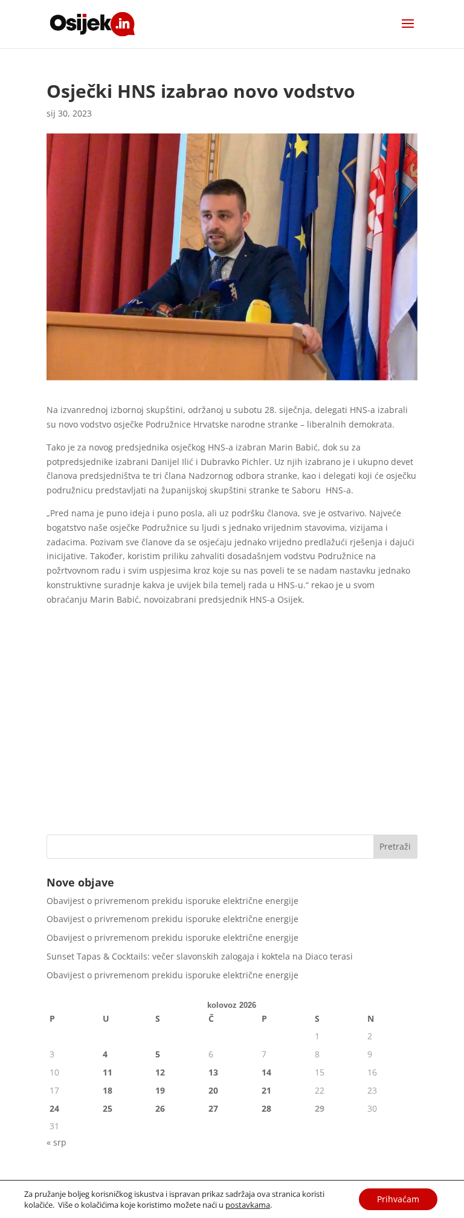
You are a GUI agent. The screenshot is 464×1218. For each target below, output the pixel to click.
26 (160, 1108)
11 (107, 1072)
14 (266, 1072)
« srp (56, 1142)
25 (107, 1108)
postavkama (247, 1204)
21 (266, 1090)
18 (107, 1090)
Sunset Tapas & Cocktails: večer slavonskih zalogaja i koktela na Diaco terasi (200, 956)
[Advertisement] (232, 731)
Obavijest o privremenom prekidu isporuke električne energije (172, 900)
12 (160, 1072)
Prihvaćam (398, 1199)
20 (213, 1090)
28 (266, 1108)
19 (160, 1090)
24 (54, 1108)
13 (213, 1072)
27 (213, 1108)
